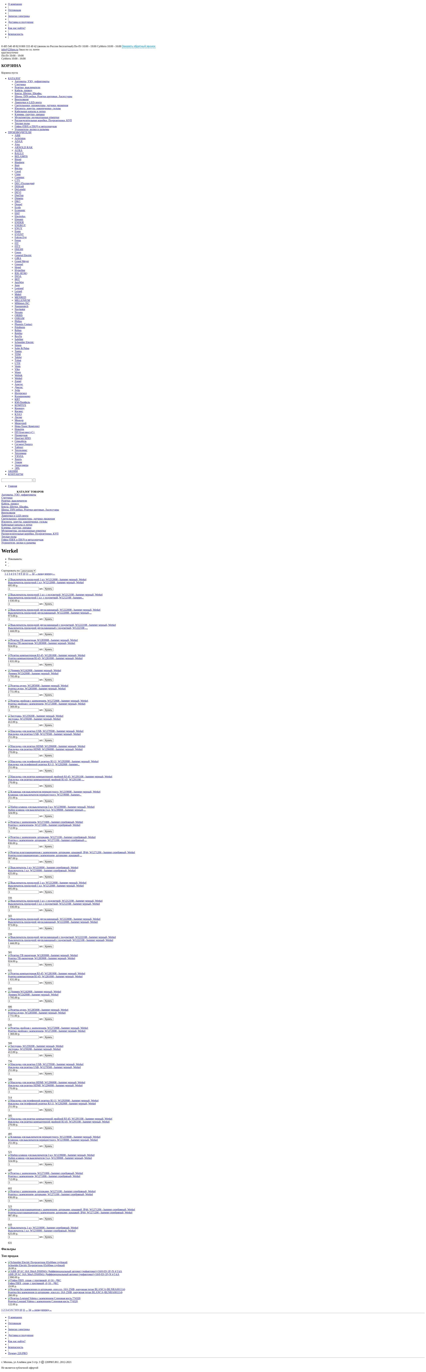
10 (24, 573)
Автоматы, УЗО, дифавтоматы (32, 81)
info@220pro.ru (9, 49)
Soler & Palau (22, 348)
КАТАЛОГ (14, 78)
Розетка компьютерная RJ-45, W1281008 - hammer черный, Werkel (45, 658)
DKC (17, 201)
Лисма (18, 417)
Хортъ (18, 459)
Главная (12, 486)
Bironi (18, 159)
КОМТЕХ (20, 405)
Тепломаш (20, 453)
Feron (18, 240)
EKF (17, 213)
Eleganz (19, 219)
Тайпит (19, 447)
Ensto (18, 231)
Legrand (19, 288)
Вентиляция (21, 99)
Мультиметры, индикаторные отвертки (37, 117)
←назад (39, 573)
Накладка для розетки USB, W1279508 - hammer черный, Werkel (44, 734)
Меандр (19, 420)
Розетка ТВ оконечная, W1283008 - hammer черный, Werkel (41, 643)
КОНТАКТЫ (15, 474)
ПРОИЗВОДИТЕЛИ (19, 132)
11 (27, 573)
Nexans (19, 312)
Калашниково (22, 396)
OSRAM (19, 318)
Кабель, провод (23, 90)
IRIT (17, 279)
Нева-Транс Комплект (27, 426)
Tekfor (18, 357)
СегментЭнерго (24, 444)
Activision (20, 138)
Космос (19, 411)
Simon (18, 345)
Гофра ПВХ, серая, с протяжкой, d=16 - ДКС (33, 1283)
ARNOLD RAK (24, 147)
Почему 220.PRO (17, 1353)
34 (33, 573)
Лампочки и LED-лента (28, 102)
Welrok (18, 375)
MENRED (20, 297)
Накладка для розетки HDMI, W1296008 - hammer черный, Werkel (45, 749)
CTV (17, 180)
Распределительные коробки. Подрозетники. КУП (43, 120)
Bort (17, 165)
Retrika (18, 333)
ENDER (19, 222)
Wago (18, 372)
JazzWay (19, 282)
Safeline (19, 339)
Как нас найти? (16, 28)
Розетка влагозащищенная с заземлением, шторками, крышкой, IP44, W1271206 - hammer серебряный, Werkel (70, 1212)
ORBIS (19, 315)
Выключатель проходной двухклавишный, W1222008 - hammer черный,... (50, 612)
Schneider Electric (24, 342)
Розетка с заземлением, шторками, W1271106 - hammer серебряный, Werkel (50, 1194)
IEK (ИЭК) (21, 273)
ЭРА (17, 468)
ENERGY (20, 225)
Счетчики (20, 84)
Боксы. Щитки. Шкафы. (28, 93)
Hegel (18, 267)
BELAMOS (21, 156)
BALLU (19, 153)
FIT (17, 243)
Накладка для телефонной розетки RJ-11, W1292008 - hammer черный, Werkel (52, 1103)
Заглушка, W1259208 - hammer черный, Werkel (34, 718)
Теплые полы (22, 123)
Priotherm (20, 327)
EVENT (19, 234)
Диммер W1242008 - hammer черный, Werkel (33, 673)
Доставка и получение (20, 22)
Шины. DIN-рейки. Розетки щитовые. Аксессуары (43, 96)
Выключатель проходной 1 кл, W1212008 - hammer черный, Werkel (46, 582)
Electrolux (20, 216)
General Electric (23, 255)
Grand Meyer (22, 261)
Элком (18, 462)
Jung (17, 285)
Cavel (18, 171)
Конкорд (19, 408)
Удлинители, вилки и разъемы (32, 129)
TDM (18, 354)
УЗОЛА (19, 456)
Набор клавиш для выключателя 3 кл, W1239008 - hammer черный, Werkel (50, 1158)
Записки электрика (19, 16)
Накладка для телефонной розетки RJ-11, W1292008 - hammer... (44, 764)
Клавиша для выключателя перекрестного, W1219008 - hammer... (44, 794)
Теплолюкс (21, 450)
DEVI (18, 192)
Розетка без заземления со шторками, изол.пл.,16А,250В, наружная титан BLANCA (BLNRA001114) (65, 1292)
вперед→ (50, 573)
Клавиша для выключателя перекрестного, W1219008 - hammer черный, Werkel (53, 1139)
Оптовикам (14, 10)
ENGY (18, 228)
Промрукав (21, 435)
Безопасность (15, 34)
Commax (19, 177)
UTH (17, 363)
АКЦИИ (13, 471)
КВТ (17, 399)
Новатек (19, 429)
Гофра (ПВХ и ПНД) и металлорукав (36, 126)
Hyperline (20, 270)
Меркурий (20, 423)
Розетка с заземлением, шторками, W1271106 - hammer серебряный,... (47, 840)
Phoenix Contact (23, 324)
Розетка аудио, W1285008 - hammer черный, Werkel (37, 688)
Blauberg (19, 162)
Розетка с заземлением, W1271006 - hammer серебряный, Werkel (44, 825)
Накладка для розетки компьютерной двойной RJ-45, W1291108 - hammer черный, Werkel (58, 1121)
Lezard (18, 291)
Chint (17, 174)
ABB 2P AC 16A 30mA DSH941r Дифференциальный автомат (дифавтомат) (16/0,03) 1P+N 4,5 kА (63, 1274)
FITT (17, 246)
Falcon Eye (21, 237)
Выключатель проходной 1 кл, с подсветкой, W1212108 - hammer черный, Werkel (54, 903)
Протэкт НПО (23, 438)
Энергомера (21, 465)
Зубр (17, 390)
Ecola (18, 207)
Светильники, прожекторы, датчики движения (41, 105)
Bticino (18, 168)
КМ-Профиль (22, 402)
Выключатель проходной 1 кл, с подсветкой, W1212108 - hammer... (46, 597)
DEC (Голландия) (24, 183)
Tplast (18, 360)
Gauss (18, 252)
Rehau (18, 330)
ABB (17, 135)
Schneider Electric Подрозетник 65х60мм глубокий (36, 1265)
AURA (18, 150)
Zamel (18, 381)
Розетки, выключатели (27, 87)
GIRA (18, 258)
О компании (15, 4)
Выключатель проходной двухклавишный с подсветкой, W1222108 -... (48, 628)
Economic (20, 210)
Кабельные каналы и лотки (30, 111)
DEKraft (19, 186)
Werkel (18, 378)
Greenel (19, 264)
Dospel (18, 204)
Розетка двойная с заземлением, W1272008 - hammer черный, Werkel (46, 703)
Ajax (17, 144)
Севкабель (20, 441)
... (30, 573)
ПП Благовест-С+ (25, 432)
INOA (18, 276)
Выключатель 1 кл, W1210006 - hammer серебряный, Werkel (42, 870)
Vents (17, 366)
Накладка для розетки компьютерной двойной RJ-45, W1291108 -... (46, 779)
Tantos (18, 351)
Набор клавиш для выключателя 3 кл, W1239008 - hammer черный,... (47, 809)
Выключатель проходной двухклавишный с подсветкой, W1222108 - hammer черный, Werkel (60, 940)
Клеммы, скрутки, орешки (30, 114)
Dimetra (19, 198)
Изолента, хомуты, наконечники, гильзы (38, 108)
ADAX (19, 141)
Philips (18, 321)
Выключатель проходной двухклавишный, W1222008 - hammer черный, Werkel (53, 922)
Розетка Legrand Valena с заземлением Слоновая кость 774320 (43, 1301)
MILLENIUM (22, 300)
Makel (18, 294)
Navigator (20, 309)
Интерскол (21, 393)
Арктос (19, 384)
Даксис (19, 387)
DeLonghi (20, 189)
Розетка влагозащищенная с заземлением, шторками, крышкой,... (45, 855)
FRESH (19, 249)
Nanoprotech (21, 306)
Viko (17, 369)
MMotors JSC (22, 303)
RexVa (18, 336)
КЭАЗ (18, 414)
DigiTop (19, 195)
